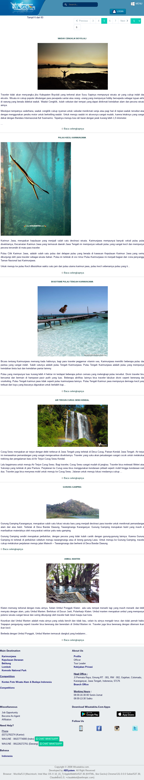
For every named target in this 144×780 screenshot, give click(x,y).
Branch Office (81, 684)
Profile (77, 656)
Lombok (6, 667)
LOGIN (119, 11)
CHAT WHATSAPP (48, 739)
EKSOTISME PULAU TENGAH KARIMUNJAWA (72, 282)
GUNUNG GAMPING (72, 487)
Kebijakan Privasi (83, 667)
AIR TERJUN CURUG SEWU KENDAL (72, 400)
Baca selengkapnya (73, 128)
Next (123, 20)
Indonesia (7, 756)
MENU (138, 3)
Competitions (7, 687)
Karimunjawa (9, 656)
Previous (83, 20)
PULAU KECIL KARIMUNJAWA (72, 138)
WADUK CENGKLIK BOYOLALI (72, 38)
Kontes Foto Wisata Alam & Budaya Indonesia (27, 682)
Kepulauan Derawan (12, 660)
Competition (7, 676)
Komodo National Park (14, 670)
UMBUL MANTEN (72, 559)
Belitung (6, 663)
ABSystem (69, 770)
